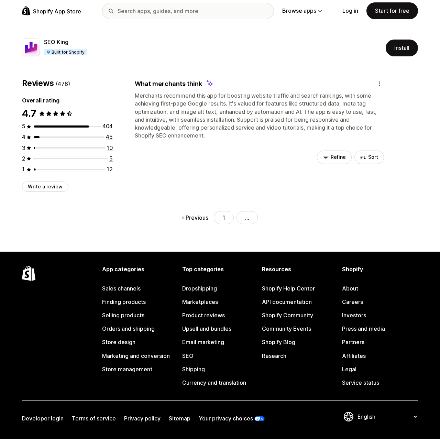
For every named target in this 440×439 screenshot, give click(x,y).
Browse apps (299, 10)
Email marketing (203, 342)
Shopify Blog (278, 342)
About (350, 288)
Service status (360, 382)
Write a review (45, 186)
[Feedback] (379, 83)
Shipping (193, 369)
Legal (349, 369)
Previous (197, 217)
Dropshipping (199, 288)
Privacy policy (142, 418)
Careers (352, 301)
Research (274, 355)
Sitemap (179, 418)
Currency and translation (214, 382)
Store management (127, 369)
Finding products (124, 301)
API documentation (287, 301)
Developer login (43, 418)
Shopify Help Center (288, 288)
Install (401, 47)
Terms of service (94, 418)
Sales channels (121, 288)
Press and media (363, 328)
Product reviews (203, 315)
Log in (350, 10)
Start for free (392, 10)
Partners (353, 342)
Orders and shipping (128, 328)
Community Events (286, 328)
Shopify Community (287, 315)
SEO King (56, 42)
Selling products (123, 315)
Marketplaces (200, 301)
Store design (118, 342)
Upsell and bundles (206, 328)
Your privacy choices (226, 418)
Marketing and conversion (136, 355)
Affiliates (354, 355)
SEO (188, 355)
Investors (354, 315)
